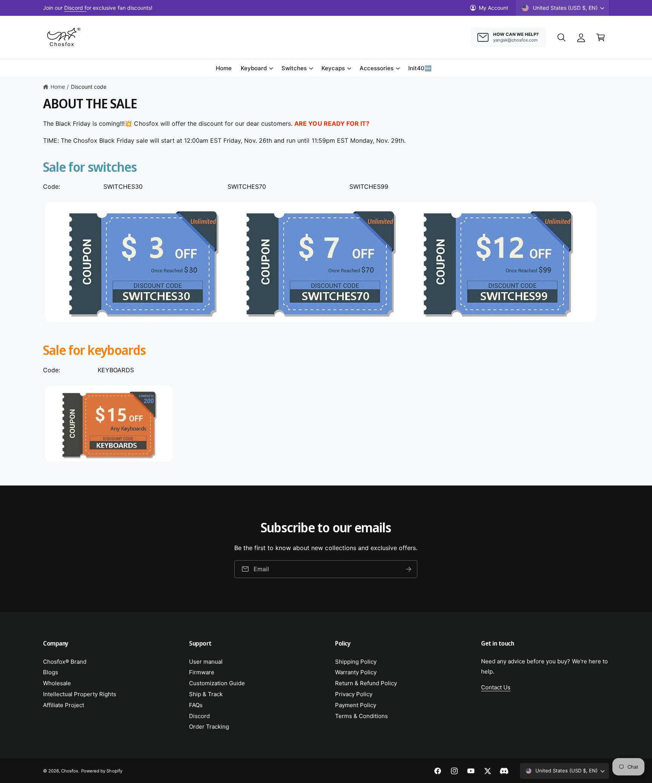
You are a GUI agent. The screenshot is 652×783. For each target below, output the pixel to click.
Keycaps (333, 68)
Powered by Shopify (101, 771)
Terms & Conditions (361, 716)
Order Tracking (209, 726)
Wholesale (57, 683)
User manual (206, 661)
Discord (199, 716)
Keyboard (254, 68)
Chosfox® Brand (64, 661)
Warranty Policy (356, 672)
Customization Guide (217, 683)
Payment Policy (355, 705)
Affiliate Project (63, 705)
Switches (294, 68)
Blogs (50, 672)
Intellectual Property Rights (79, 694)
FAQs (196, 705)
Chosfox (69, 771)
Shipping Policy (356, 661)
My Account (493, 8)
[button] (561, 37)
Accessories (377, 68)
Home (58, 86)
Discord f (75, 8)
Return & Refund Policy (366, 683)
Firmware (201, 672)
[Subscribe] (409, 569)
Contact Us (496, 687)
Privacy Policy (353, 694)
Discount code (88, 86)
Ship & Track (206, 694)
